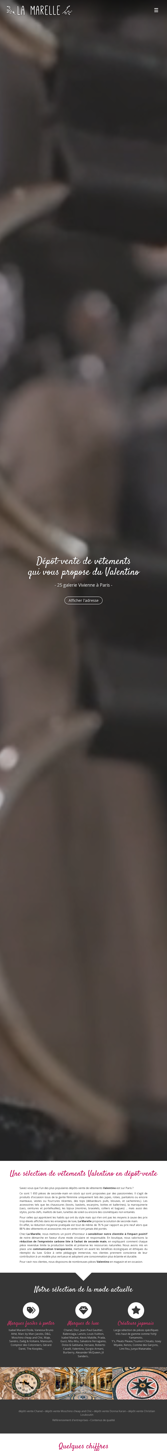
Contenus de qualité (102, 1420)
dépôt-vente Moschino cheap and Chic (68, 1411)
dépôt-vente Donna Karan (110, 1411)
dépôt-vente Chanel (31, 1411)
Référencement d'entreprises (70, 1420)
